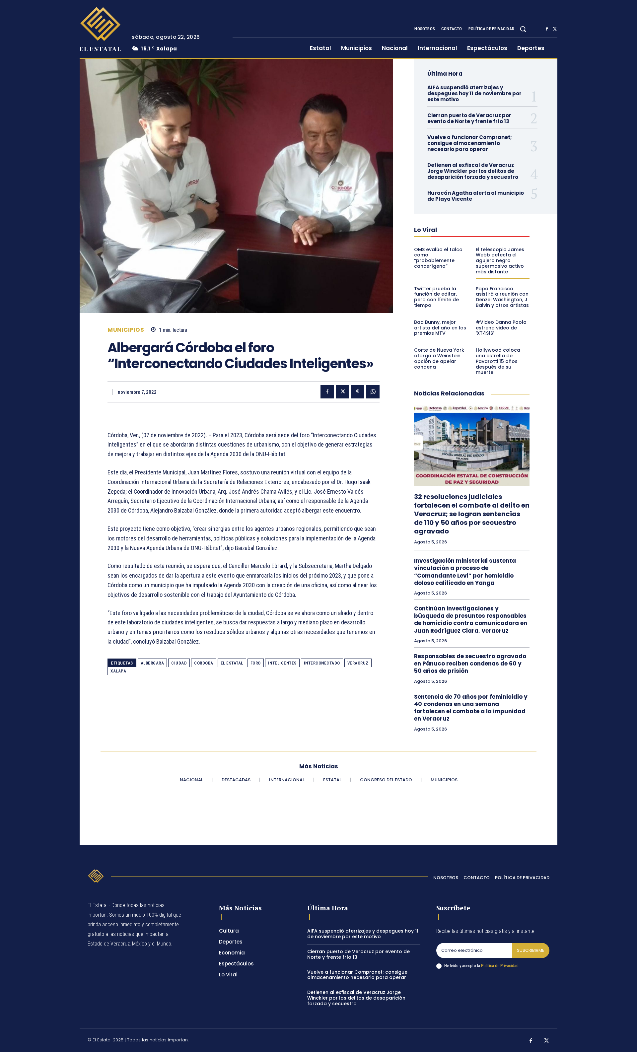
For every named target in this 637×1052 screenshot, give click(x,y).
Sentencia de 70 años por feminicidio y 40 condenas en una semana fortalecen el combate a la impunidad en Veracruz (471, 708)
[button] (523, 29)
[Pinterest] (357, 391)
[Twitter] (555, 29)
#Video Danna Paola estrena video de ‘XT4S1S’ (501, 328)
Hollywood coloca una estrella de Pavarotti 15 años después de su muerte (498, 361)
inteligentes (282, 663)
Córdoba (203, 663)
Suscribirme (530, 950)
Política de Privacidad (500, 965)
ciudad (179, 663)
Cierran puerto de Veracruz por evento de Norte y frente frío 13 (469, 118)
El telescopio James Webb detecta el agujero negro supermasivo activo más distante (500, 260)
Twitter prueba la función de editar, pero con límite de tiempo (436, 297)
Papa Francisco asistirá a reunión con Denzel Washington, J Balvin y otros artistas (502, 297)
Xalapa (118, 670)
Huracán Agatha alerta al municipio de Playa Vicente (475, 195)
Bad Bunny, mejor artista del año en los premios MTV (440, 328)
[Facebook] (547, 29)
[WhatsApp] (373, 391)
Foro (255, 663)
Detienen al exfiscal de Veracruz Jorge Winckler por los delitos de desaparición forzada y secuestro (472, 171)
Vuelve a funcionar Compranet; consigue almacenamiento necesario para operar (469, 143)
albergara (152, 663)
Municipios (125, 330)
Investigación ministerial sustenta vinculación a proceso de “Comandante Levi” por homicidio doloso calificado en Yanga (465, 572)
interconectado (322, 663)
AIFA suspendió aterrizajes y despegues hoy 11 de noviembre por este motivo (474, 93)
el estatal (232, 663)
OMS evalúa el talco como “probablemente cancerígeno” (438, 257)
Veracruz (358, 663)
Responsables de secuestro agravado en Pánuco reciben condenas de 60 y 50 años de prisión (470, 663)
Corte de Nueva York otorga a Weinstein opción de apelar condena (439, 358)
